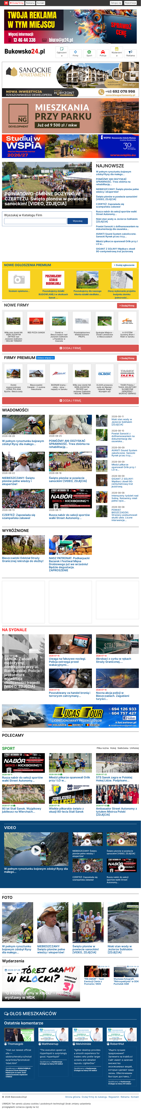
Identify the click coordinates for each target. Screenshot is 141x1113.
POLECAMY (13, 735)
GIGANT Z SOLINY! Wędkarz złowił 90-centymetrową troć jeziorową (115, 250)
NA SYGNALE (14, 629)
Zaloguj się (116, 3)
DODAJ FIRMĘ (71, 348)
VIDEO (10, 827)
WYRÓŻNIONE (15, 530)
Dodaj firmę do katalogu (94, 1096)
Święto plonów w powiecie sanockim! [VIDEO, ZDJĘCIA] (116, 198)
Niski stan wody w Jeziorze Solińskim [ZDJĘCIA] (117, 220)
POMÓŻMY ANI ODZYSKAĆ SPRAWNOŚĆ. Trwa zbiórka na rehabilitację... (113, 182)
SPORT (8, 748)
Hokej (113, 748)
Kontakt (40, 3)
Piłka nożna (103, 748)
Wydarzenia (117, 54)
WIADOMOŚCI (15, 410)
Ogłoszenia (62, 54)
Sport (89, 55)
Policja (103, 55)
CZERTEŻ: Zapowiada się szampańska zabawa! (110, 205)
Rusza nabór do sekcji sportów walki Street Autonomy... (116, 213)
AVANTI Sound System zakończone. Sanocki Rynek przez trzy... (116, 235)
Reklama (30, 3)
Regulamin (114, 1096)
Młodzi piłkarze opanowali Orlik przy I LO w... (117, 242)
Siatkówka (122, 748)
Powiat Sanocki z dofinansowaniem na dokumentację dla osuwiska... (117, 227)
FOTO (7, 897)
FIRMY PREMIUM (29, 357)
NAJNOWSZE (110, 165)
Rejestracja (130, 3)
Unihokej (134, 748)
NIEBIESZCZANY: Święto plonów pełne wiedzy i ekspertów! (117, 190)
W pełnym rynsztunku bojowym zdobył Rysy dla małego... (113, 173)
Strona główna (72, 1096)
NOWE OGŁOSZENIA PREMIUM (27, 265)
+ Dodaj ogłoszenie (124, 265)
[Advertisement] (25, 601)
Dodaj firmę (18, 3)
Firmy (75, 55)
